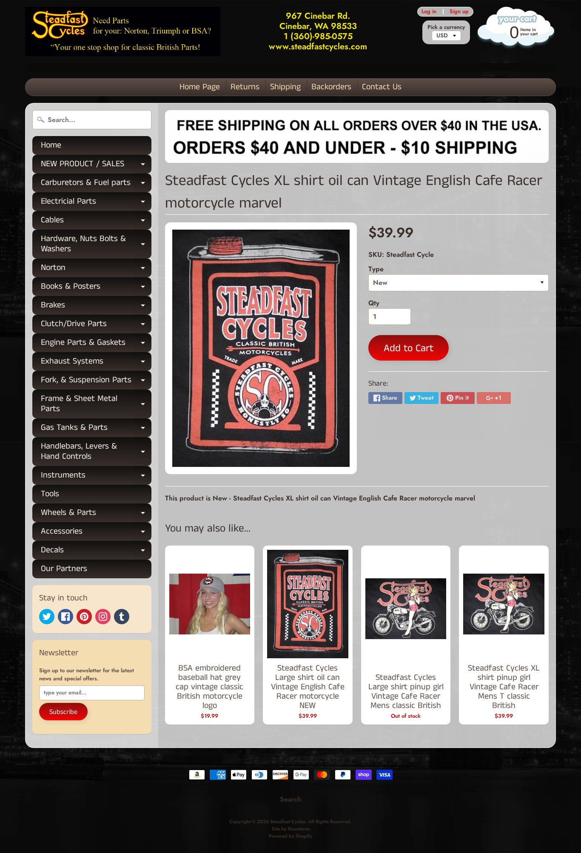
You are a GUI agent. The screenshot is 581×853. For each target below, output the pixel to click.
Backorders (331, 87)
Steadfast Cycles (287, 821)
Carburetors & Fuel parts (96, 184)
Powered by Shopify (290, 836)
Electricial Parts (96, 203)
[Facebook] (65, 616)
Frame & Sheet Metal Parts (96, 404)
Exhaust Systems (96, 363)
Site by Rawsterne (291, 828)
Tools (50, 494)
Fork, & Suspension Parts (96, 382)
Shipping (285, 87)
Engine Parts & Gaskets (96, 344)
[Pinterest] (84, 616)
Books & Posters (96, 288)
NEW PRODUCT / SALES (96, 165)
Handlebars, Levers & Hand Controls (96, 452)
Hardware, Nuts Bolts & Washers (96, 244)
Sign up (459, 11)
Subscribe (63, 712)
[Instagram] (103, 616)
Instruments (96, 477)
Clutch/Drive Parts (96, 325)
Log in (429, 11)
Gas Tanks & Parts (96, 429)
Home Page (199, 87)
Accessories (96, 533)
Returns (245, 87)
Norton (96, 269)
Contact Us (382, 87)
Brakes (96, 307)
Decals (96, 552)
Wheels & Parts (96, 514)
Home (51, 145)
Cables (96, 222)
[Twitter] (46, 616)
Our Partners (64, 569)
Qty (373, 303)
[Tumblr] (121, 616)
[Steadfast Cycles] (122, 31)
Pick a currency (446, 27)
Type (376, 269)
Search (290, 799)
